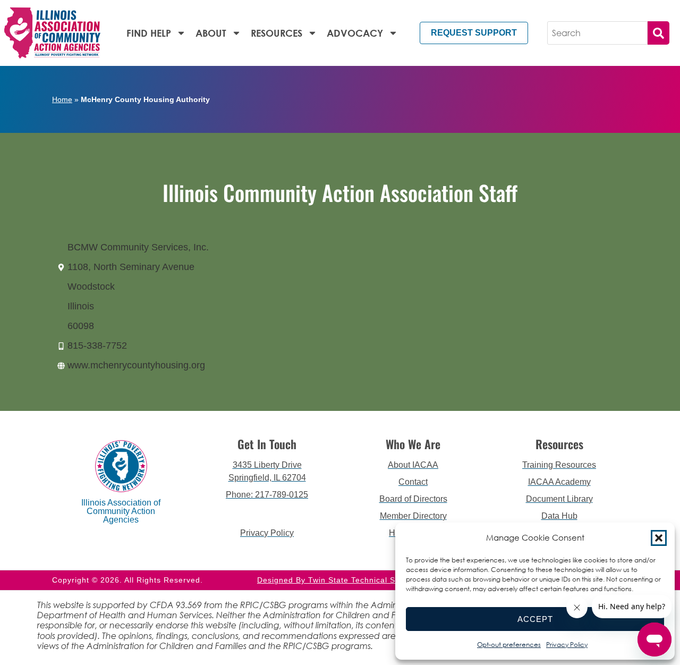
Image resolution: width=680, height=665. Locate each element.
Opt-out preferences (509, 645)
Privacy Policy (567, 645)
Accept (535, 619)
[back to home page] (52, 32)
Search (658, 33)
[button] (658, 538)
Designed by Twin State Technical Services (340, 580)
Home (62, 99)
